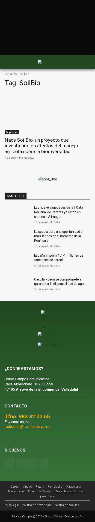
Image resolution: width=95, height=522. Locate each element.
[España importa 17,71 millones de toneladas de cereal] (17, 262)
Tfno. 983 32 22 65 (27, 416)
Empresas (11, 132)
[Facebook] (9, 463)
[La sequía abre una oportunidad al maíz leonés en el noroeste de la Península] (17, 238)
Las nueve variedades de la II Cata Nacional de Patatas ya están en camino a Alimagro (58, 212)
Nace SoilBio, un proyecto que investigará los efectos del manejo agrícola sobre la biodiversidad (41, 145)
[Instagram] (20, 463)
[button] (10, 62)
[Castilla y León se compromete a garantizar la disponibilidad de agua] (17, 286)
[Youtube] (31, 463)
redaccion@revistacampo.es (27, 426)
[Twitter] (43, 463)
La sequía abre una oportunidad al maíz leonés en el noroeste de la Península (58, 236)
